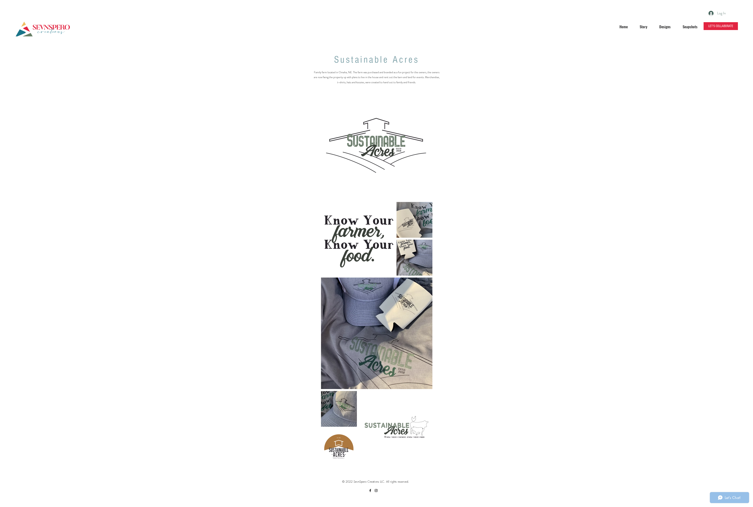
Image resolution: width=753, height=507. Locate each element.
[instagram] (376, 490)
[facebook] (370, 490)
